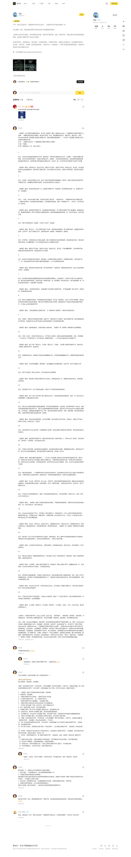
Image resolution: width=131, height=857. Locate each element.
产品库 (41, 3)
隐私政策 (108, 848)
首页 (33, 3)
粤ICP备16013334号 (22, 848)
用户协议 (101, 848)
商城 (56, 3)
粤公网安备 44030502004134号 (59, 848)
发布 (80, 92)
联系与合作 (115, 848)
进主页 (115, 15)
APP (63, 3)
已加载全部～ (48, 825)
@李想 (20, 679)
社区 (49, 3)
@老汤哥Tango (27, 679)
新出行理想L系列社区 (19, 75)
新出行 (19, 3)
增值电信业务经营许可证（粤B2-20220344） (39, 848)
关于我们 (94, 848)
